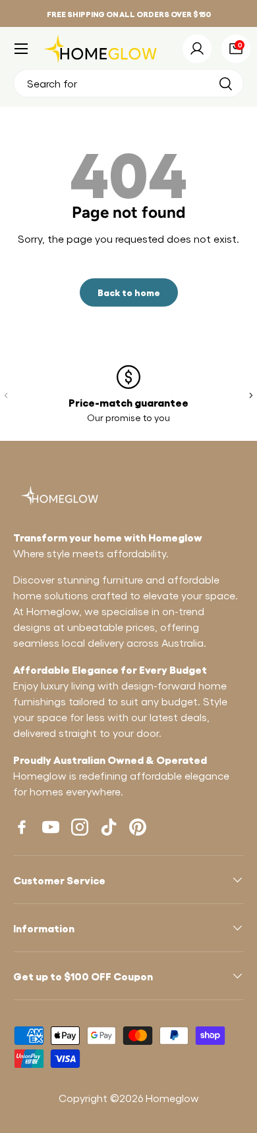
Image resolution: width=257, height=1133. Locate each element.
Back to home (129, 291)
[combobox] (128, 83)
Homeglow (172, 1098)
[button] (235, 48)
